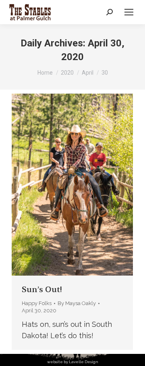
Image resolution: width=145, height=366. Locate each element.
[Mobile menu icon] (129, 12)
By (77, 303)
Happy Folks (37, 303)
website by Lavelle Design (72, 362)
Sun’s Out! (42, 289)
